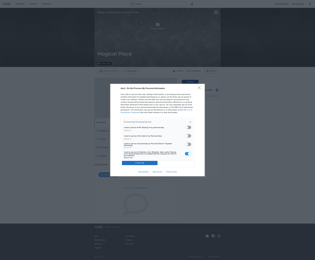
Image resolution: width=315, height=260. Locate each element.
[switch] (188, 127)
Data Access (157, 172)
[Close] (200, 88)
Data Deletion (143, 172)
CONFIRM (139, 163)
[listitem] (157, 122)
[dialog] (157, 130)
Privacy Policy (171, 172)
